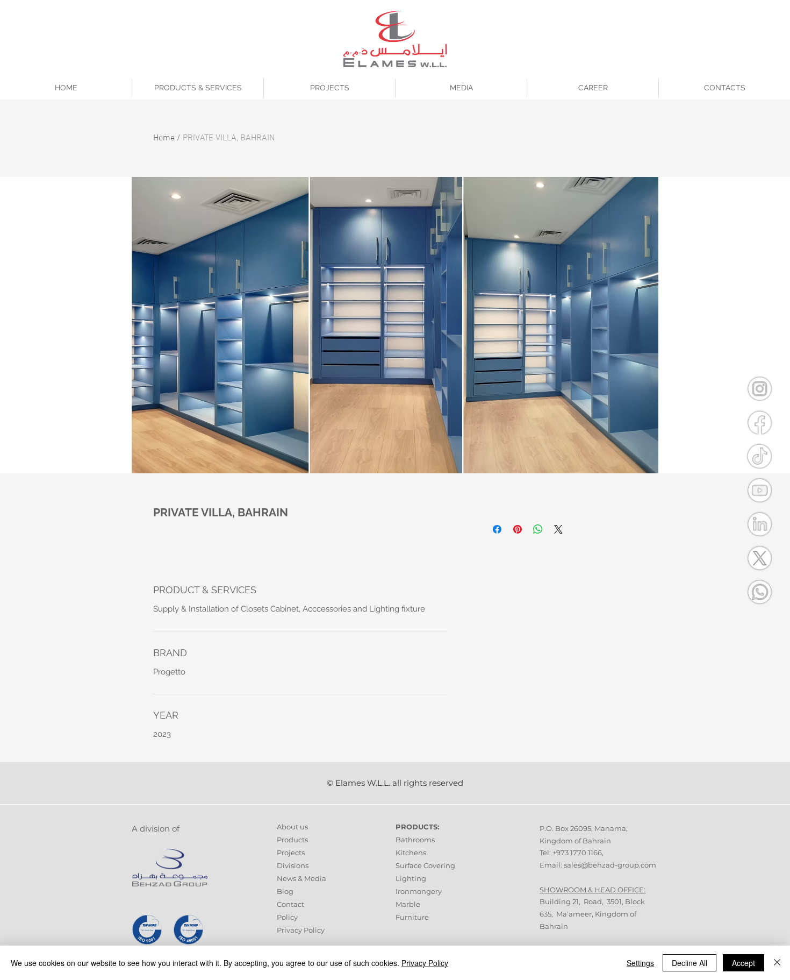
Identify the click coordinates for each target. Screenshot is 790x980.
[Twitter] (759, 557)
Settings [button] (640, 962)
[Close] (777, 962)
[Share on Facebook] (497, 529)
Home (164, 138)
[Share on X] (558, 529)
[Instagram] (759, 388)
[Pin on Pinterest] (517, 529)
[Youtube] (759, 490)
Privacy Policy (301, 930)
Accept (743, 962)
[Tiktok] (759, 456)
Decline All (689, 962)
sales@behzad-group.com (610, 865)
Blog (285, 891)
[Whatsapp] (759, 591)
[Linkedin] (759, 523)
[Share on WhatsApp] (538, 529)
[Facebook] (759, 422)
